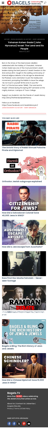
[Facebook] (9, 424)
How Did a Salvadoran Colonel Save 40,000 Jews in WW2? (20, 214)
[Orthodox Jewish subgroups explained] (24, 167)
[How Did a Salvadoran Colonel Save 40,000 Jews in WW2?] (24, 198)
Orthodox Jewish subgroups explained (22, 181)
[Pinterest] (24, 424)
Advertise (31, 403)
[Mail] (29, 424)
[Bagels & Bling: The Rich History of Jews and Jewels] (24, 331)
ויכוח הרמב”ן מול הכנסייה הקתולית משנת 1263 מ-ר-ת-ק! (23, 313)
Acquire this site (14, 406)
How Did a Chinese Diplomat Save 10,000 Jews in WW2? (23, 381)
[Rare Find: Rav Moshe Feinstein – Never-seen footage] (24, 263)
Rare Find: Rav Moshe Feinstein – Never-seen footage (22, 279)
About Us (11, 403)
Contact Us (20, 403)
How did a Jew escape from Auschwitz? (22, 246)
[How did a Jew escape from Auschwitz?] (24, 232)
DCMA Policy (25, 408)
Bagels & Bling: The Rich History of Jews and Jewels (22, 347)
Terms (16, 408)
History (7, 39)
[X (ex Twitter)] (19, 424)
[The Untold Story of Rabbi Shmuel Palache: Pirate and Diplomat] (24, 133)
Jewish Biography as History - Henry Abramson (27, 39)
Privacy (10, 408)
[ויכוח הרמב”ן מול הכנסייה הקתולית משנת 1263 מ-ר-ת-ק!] (24, 297)
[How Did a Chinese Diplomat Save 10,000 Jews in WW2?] (24, 365)
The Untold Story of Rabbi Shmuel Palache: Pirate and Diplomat (24, 149)
